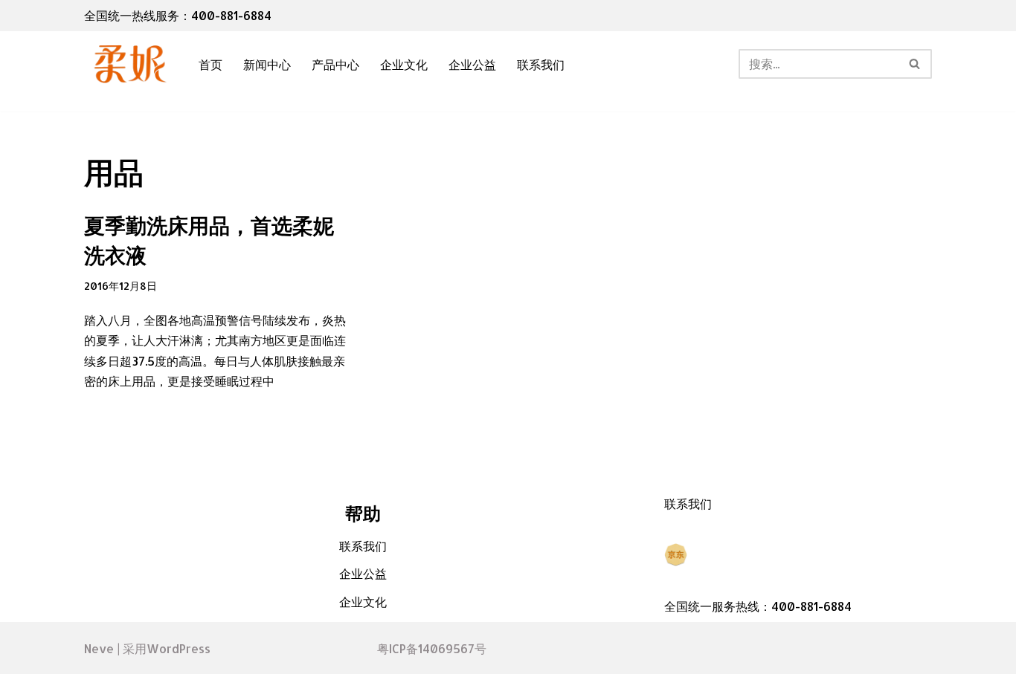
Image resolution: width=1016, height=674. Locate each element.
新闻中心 (267, 64)
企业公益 (472, 64)
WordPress (178, 648)
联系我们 (541, 64)
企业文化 (404, 64)
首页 (210, 64)
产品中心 (335, 64)
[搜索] (915, 64)
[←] (128, 64)
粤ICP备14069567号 (431, 648)
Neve (99, 648)
